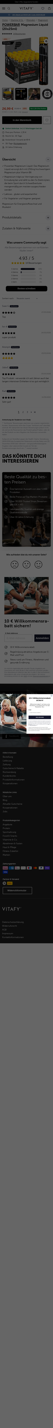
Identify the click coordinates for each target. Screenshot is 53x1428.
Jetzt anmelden (40, 717)
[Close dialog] (51, 696)
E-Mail (29, 709)
